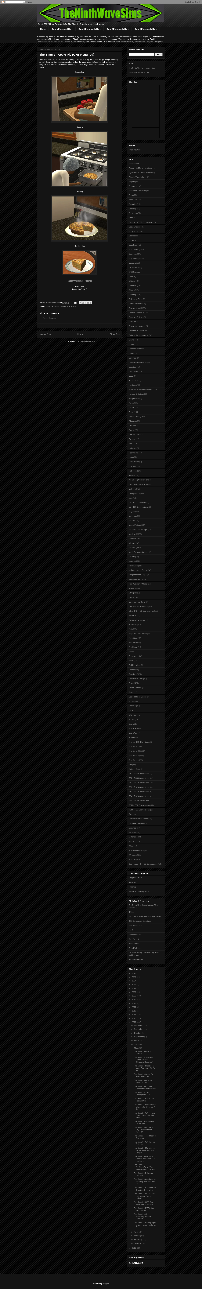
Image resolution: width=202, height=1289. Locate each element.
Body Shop (133, 231)
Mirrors (132, 543)
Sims (131, 710)
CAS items (133, 267)
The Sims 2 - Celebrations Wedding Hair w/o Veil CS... (145, 1181)
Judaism (132, 475)
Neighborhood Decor (138, 570)
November (139, 1029)
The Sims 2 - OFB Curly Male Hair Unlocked (144, 1203)
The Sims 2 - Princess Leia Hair (143, 1174)
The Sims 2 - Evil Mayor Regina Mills (144, 1099)
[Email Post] (75, 303)
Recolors (132, 674)
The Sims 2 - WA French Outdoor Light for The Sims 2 (144, 1115)
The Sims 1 (134, 746)
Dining (131, 340)
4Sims (131, 912)
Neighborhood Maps (137, 575)
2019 (134, 1000)
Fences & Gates (136, 394)
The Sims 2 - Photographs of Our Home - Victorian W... (145, 1224)
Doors (131, 344)
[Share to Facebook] (88, 302)
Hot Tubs (133, 471)
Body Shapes (134, 227)
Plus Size (133, 642)
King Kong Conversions (139, 480)
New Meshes (134, 579)
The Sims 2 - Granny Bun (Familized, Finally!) (145, 1188)
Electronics (133, 371)
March (137, 1236)
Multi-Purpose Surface (138, 552)
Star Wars (133, 733)
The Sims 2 (71, 306)
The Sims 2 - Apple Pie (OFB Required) (143, 1075)
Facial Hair (133, 380)
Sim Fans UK (134, 939)
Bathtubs (132, 204)
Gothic (131, 430)
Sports (131, 719)
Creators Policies (136, 317)
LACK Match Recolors (138, 484)
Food (48, 306)
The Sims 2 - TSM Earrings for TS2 (142, 1093)
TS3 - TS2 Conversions (139, 787)
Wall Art (132, 841)
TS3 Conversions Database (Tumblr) (145, 916)
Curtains (132, 322)
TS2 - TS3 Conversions (139, 778)
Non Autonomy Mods (138, 584)
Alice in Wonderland (137, 177)
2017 (134, 1007)
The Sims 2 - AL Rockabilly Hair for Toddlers (142, 1216)
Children (132, 281)
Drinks (131, 353)
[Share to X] (85, 302)
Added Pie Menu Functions (140, 168)
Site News (133, 715)
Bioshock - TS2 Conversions (141, 222)
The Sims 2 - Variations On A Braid (144, 1122)
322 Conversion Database (140, 921)
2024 (134, 981)
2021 (134, 992)
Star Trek (133, 728)
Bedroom (133, 213)
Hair (130, 444)
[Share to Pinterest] (90, 302)
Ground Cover (135, 435)
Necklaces (133, 566)
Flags (131, 403)
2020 (134, 996)
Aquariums (133, 186)
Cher (131, 276)
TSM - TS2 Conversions (139, 805)
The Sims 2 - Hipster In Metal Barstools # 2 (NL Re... (145, 1068)
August (137, 1040)
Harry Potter (134, 453)
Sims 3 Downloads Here (117, 29)
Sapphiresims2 (135, 878)
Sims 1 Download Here (62, 29)
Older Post (115, 334)
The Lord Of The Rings (139, 742)
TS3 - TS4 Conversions (139, 791)
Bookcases (133, 236)
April (136, 1232)
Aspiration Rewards (137, 190)
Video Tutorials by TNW (139, 891)
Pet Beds (133, 624)
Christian (132, 285)
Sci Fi (131, 701)
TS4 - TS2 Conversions (139, 796)
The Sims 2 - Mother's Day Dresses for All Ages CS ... (143, 1129)
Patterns (132, 615)
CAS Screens (134, 272)
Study (131, 737)
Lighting (132, 489)
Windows (133, 855)
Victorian (132, 837)
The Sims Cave (135, 925)
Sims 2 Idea (134, 943)
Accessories (134, 163)
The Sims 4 (134, 760)
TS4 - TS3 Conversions (139, 801)
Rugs (131, 692)
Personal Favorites (58, 306)
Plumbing (133, 638)
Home (43, 29)
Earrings (132, 358)
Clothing (132, 294)
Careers (132, 263)
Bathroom (133, 200)
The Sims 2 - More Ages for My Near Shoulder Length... (144, 1150)
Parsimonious (135, 935)
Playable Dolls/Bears (138, 633)
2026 (134, 973)
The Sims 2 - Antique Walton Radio (143, 1081)
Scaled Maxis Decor (137, 697)
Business (133, 254)
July (136, 1044)
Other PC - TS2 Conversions (141, 611)
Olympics (133, 593)
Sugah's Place (135, 948)
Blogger (106, 1284)
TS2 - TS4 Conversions (139, 783)
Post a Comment (49, 318)
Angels (132, 182)
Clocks (132, 290)
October (138, 1033)
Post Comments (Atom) (85, 341)
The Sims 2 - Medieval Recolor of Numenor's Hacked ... (144, 1158)
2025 (134, 977)
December (139, 1025)
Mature (132, 520)
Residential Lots (136, 679)
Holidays (132, 466)
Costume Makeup (136, 313)
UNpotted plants (136, 823)
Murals (132, 557)
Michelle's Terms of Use (139, 72)
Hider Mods (134, 462)
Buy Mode (133, 258)
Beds (131, 218)
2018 (134, 1003)
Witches (132, 859)
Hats (131, 457)
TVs (130, 814)
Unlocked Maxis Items (138, 819)
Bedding (132, 209)
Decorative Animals (137, 326)
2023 (134, 984)
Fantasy (132, 385)
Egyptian (132, 367)
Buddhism (133, 245)
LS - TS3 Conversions (138, 507)
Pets (131, 629)
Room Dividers (135, 688)
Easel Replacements (138, 362)
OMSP (131, 597)
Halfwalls (132, 448)
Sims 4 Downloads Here (146, 29)
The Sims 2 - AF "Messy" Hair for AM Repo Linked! (144, 1196)
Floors (131, 407)
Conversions (134, 308)
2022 (134, 988)
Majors (132, 511)
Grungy (132, 439)
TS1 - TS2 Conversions (139, 773)
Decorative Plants (136, 331)
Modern (132, 547)
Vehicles (132, 832)
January (138, 1243)
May (136, 1048)
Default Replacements (138, 335)
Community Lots (136, 303)
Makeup (132, 516)
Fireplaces (133, 398)
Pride (131, 660)
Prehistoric (133, 656)
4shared (132, 882)
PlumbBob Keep (136, 959)
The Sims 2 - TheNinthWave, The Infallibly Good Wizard (144, 1167)
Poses (131, 651)
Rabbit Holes (134, 665)
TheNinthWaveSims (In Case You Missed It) (54, 42)
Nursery (132, 588)
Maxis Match (134, 525)
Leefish (132, 930)
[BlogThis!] (82, 302)
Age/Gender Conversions (140, 172)
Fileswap (132, 887)
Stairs (131, 724)
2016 (134, 1011)
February (138, 1239)
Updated (132, 828)
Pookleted (133, 647)
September (139, 1037)
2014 (134, 1015)
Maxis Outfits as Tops (138, 529)
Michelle (132, 539)
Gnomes (132, 426)
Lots (130, 498)
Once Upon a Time (137, 602)
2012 (134, 1022)
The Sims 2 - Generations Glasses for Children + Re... (145, 1106)
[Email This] (80, 302)
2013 (134, 1018)
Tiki (130, 764)
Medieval (133, 534)
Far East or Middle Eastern (140, 389)
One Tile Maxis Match (138, 606)
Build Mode (134, 249)
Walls (131, 846)
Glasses (132, 421)
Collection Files (135, 299)
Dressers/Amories (136, 349)
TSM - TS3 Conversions (139, 810)
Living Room (134, 493)
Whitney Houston (136, 850)
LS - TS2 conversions (138, 502)
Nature (132, 561)
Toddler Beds (134, 769)
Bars (131, 195)
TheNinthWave (135, 150)
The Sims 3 (134, 755)
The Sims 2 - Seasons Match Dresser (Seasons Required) (143, 1059)
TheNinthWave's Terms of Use (142, 68)
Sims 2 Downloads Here (89, 29)
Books (131, 240)
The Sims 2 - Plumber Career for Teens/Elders (145, 1087)
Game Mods (134, 416)
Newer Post (45, 334)
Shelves (132, 706)
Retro (131, 683)
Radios (132, 670)
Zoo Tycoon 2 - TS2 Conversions (143, 864)
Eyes (131, 376)
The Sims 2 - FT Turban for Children (144, 1209)
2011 (134, 1248)
